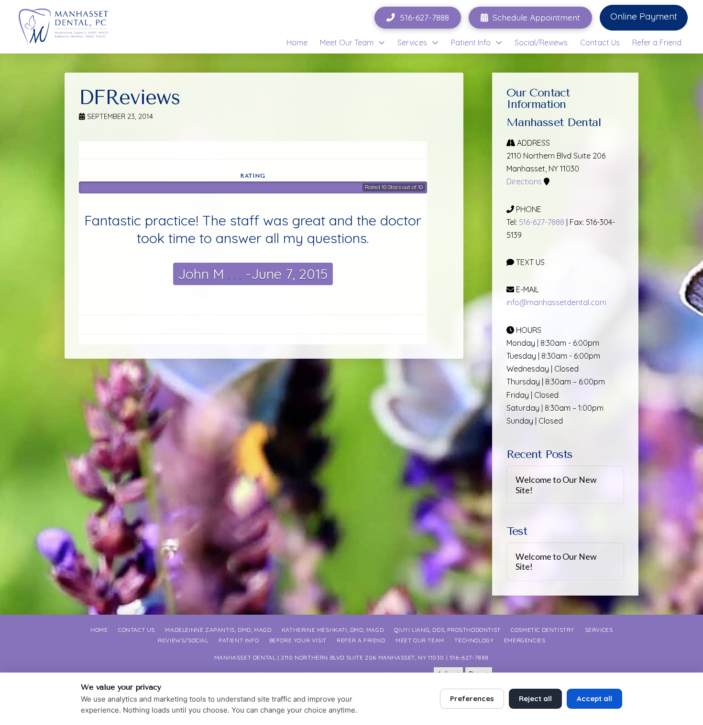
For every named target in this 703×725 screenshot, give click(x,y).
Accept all (594, 698)
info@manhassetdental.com (556, 302)
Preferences (472, 698)
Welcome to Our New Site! (556, 485)
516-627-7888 (541, 222)
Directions (524, 181)
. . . (233, 273)
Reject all (535, 698)
